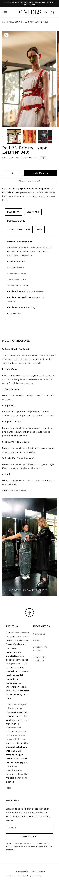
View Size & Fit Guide (14, 490)
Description (13, 212)
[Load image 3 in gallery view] (45, 137)
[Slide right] (56, 137)
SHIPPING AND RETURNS (18, 229)
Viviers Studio (19, 876)
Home (5, 22)
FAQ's (36, 640)
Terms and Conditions (39, 659)
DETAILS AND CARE (16, 221)
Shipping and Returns (40, 649)
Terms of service (38, 872)
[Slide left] (3, 137)
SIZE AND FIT (33, 212)
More (8, 787)
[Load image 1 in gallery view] (14, 137)
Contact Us (39, 634)
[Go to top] (29, 612)
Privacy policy (22, 872)
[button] (6, 12)
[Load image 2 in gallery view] (29, 137)
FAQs (39, 229)
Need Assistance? (29, 181)
